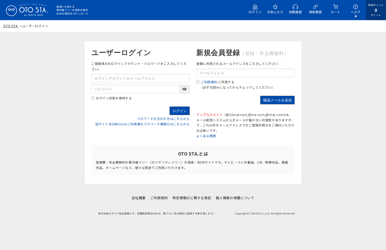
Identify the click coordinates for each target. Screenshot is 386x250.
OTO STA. (11, 26)
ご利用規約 (209, 82)
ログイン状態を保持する (114, 98)
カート (335, 12)
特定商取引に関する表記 (191, 197)
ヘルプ (356, 12)
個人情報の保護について (235, 197)
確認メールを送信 (277, 100)
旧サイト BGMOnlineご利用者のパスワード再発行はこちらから (142, 124)
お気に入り (275, 12)
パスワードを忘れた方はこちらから (163, 118)
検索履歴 (315, 12)
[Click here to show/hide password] (185, 89)
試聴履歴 (295, 12)
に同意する (218, 82)
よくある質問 (206, 136)
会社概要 (139, 197)
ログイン (255, 12)
